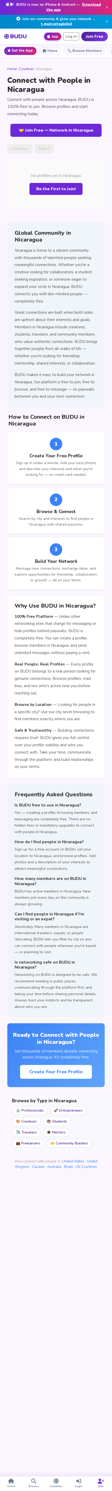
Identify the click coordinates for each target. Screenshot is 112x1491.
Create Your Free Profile (56, 1072)
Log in (71, 36)
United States (73, 1161)
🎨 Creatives (26, 1121)
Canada (38, 1166)
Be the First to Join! (56, 189)
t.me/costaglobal (56, 24)
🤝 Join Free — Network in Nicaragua (56, 130)
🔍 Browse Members (84, 50)
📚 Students (57, 1121)
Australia (54, 1166)
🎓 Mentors (56, 1132)
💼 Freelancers (28, 1143)
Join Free (94, 36)
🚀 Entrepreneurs (68, 1110)
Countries (26, 69)
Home (52, 50)
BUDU (18, 36)
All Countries (86, 1166)
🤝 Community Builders (69, 1143)
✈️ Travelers (26, 1132)
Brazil (68, 1166)
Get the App (22, 50)
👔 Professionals (30, 1110)
